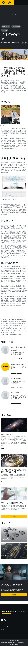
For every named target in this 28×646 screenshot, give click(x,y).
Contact (3, 629)
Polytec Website (5, 627)
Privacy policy (14, 644)
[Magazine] (7, 2)
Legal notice (22, 642)
